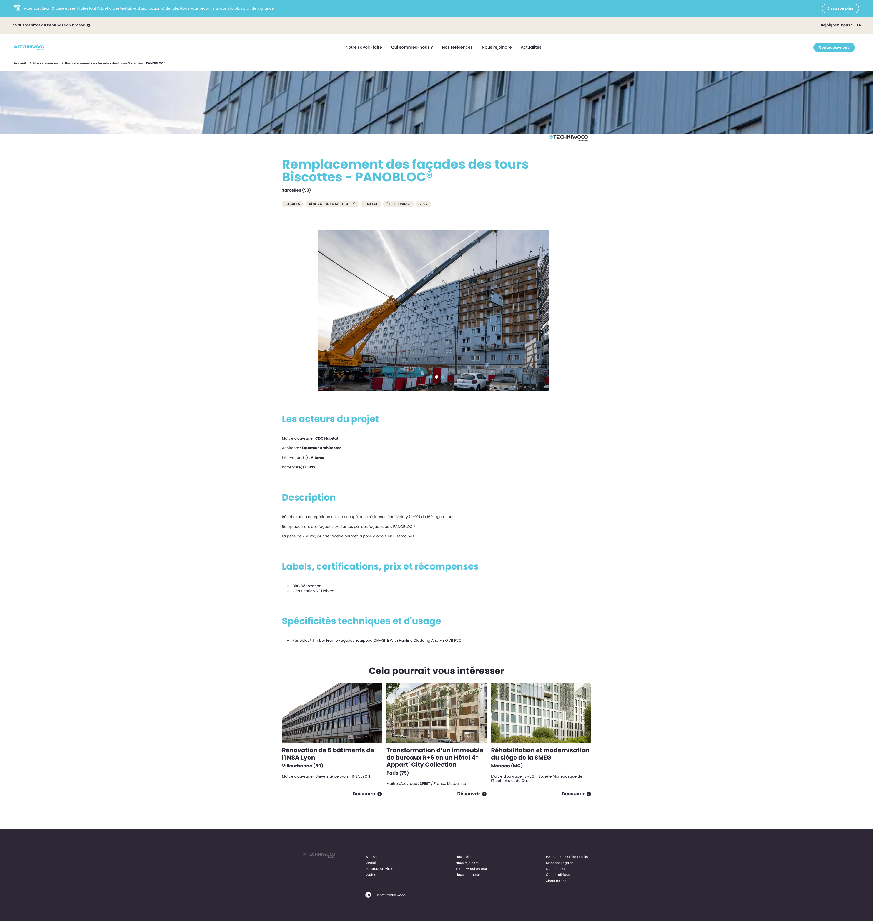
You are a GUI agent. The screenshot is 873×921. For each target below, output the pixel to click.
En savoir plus (840, 8)
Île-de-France (399, 204)
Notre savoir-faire (364, 47)
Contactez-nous (834, 47)
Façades (293, 204)
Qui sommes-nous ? (412, 47)
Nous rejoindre (497, 47)
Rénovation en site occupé (332, 204)
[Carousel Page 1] (430, 377)
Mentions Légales (559, 863)
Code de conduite (560, 868)
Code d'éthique (558, 874)
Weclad (371, 856)
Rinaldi (370, 863)
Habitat (371, 204)
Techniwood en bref (471, 868)
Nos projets (464, 856)
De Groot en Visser (379, 868)
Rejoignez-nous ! (836, 25)
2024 (423, 204)
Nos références (457, 47)
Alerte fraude (556, 880)
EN (859, 25)
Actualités (531, 47)
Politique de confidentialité (567, 856)
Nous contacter (468, 874)
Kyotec (370, 874)
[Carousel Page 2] (436, 377)
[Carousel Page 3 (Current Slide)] (442, 377)
